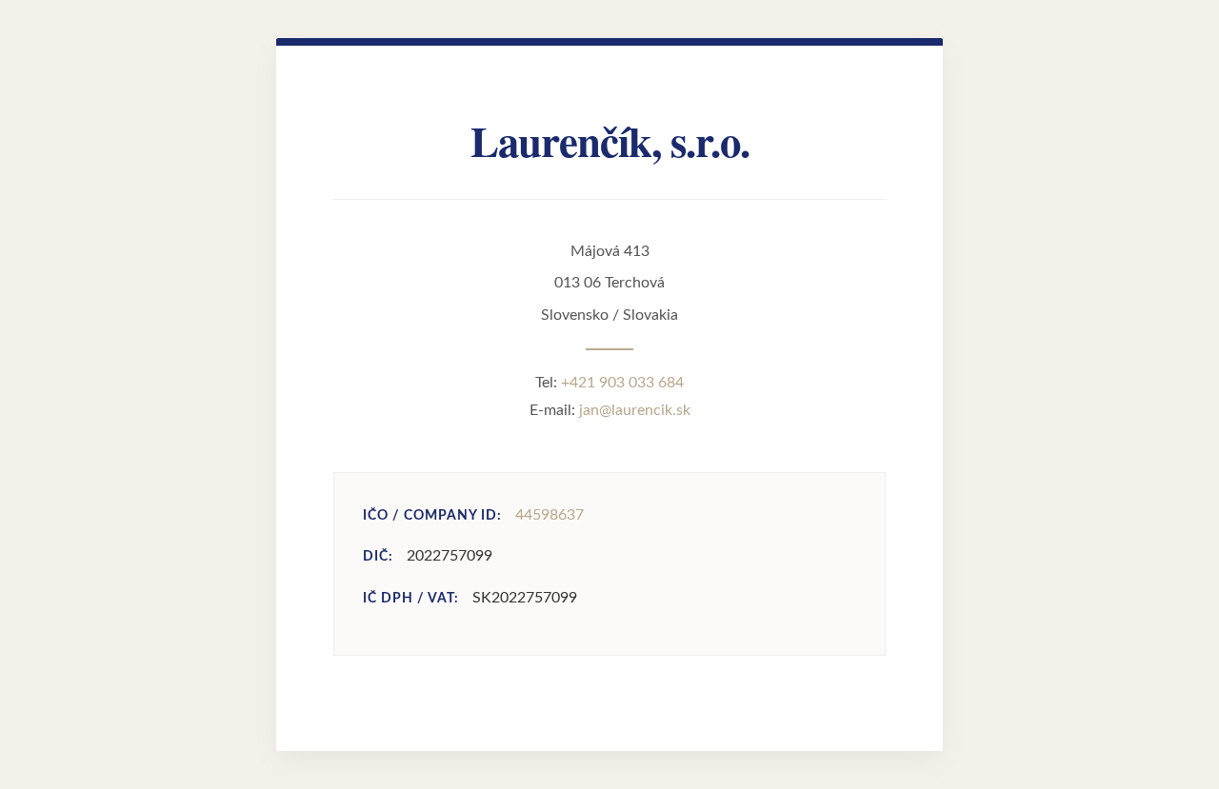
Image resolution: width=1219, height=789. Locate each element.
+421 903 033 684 (622, 382)
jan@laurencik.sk (634, 410)
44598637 (549, 515)
